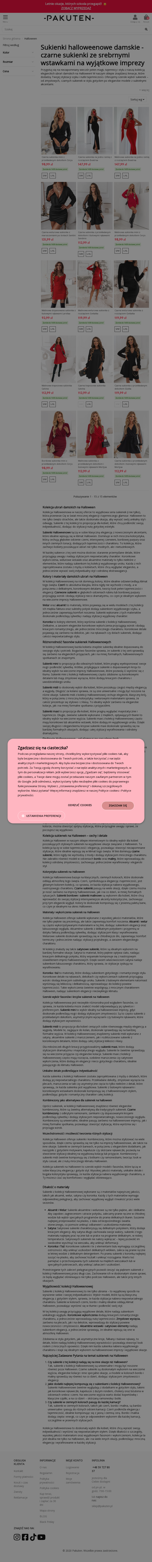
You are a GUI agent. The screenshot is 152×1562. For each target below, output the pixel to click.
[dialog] (76, 781)
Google (26, 781)
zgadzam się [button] (118, 805)
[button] (41, 816)
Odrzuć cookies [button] (80, 805)
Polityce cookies (108, 791)
